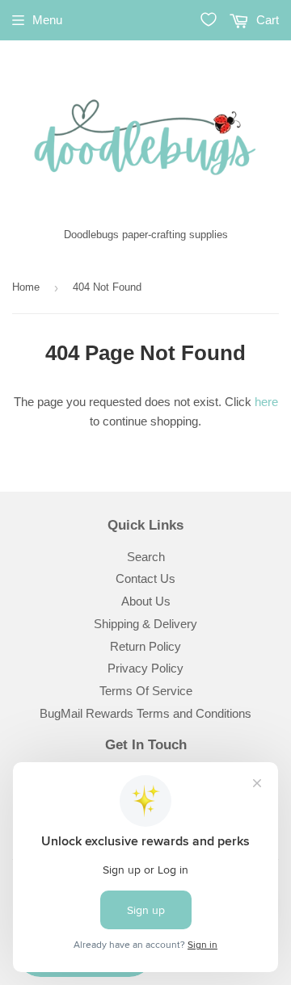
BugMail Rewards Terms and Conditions (145, 713)
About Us (146, 601)
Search (146, 557)
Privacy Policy (145, 668)
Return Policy (145, 646)
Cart (266, 20)
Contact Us (145, 578)
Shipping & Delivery (145, 624)
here (266, 402)
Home (26, 287)
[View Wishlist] (208, 19)
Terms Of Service (145, 691)
